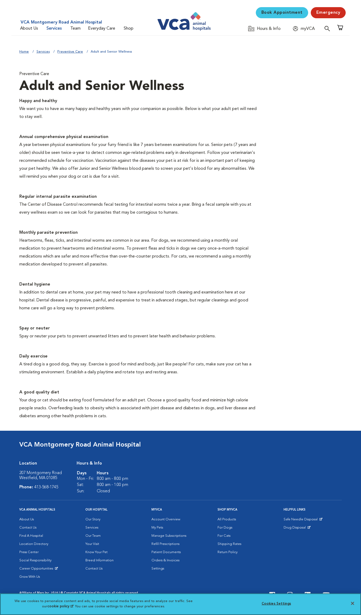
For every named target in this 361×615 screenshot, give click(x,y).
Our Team (93, 536)
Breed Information (99, 560)
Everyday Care (101, 28)
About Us (29, 28)
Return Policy (227, 552)
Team (75, 28)
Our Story (92, 519)
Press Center (29, 552)
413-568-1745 (46, 487)
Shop (128, 28)
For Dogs (224, 527)
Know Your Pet (96, 552)
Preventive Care (70, 51)
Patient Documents (166, 552)
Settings (157, 568)
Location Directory (33, 544)
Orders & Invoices (165, 560)
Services (54, 28)
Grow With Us (29, 577)
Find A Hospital (31, 536)
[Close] (352, 603)
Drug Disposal (297, 529)
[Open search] (328, 28)
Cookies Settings (276, 603)
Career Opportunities (37, 570)
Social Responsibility (35, 560)
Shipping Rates (229, 544)
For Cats (223, 536)
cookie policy (60, 606)
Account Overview (165, 519)
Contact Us (27, 527)
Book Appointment (282, 13)
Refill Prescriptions (165, 544)
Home (24, 51)
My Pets (157, 527)
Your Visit (92, 544)
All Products (226, 519)
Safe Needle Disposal (301, 521)
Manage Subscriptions (168, 536)
